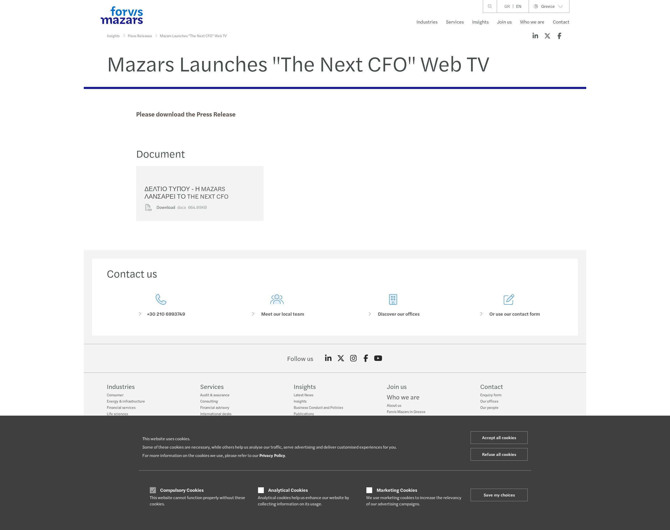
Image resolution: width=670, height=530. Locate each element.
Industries (427, 21)
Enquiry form (490, 394)
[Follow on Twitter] (340, 358)
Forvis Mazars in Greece (406, 411)
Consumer (115, 394)
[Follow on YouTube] (378, 358)
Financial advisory (214, 407)
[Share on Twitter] (547, 35)
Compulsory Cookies (182, 490)
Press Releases (140, 35)
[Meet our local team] (277, 305)
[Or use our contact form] (509, 305)
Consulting (209, 401)
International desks (215, 413)
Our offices (489, 401)
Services (455, 21)
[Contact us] (161, 305)
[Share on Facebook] (559, 35)
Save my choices (499, 495)
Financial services (121, 407)
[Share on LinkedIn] (535, 35)
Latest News (303, 394)
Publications (304, 413)
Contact (561, 21)
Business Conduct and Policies (318, 407)
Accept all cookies (499, 437)
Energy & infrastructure (126, 401)
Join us (504, 21)
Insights (480, 21)
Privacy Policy (272, 455)
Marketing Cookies (397, 490)
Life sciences (117, 413)
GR (507, 6)
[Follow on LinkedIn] (328, 358)
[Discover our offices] (393, 305)
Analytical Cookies (288, 490)
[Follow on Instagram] (353, 358)
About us (394, 405)
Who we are (532, 21)
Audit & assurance (215, 394)
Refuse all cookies (499, 454)
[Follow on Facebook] (365, 358)
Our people (489, 407)
